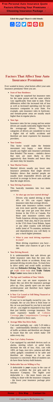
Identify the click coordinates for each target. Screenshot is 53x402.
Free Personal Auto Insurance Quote (25, 3)
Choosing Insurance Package (25, 10)
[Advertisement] (28, 51)
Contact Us (39, 393)
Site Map (23, 393)
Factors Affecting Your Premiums (25, 7)
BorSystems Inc (37, 399)
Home (11, 393)
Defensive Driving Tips (30, 268)
